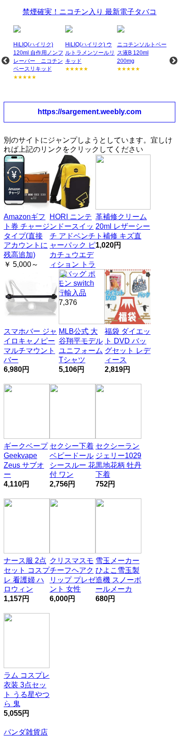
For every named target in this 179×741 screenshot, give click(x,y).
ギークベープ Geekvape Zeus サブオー (26, 460)
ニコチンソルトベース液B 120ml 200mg (142, 52)
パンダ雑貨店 (26, 732)
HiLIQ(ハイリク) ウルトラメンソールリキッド (90, 52)
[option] (38, 53)
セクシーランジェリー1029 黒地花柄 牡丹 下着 (118, 460)
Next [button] (173, 61)
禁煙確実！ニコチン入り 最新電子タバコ (89, 12)
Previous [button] (5, 61)
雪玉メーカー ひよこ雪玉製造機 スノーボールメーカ (118, 575)
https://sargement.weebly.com (89, 112)
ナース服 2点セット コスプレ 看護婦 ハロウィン (27, 575)
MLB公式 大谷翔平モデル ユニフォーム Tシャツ (81, 345)
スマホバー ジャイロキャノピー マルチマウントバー (30, 345)
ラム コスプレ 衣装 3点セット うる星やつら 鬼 (27, 689)
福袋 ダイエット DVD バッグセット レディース (128, 345)
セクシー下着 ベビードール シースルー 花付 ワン (72, 460)
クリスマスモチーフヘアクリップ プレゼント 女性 (72, 575)
